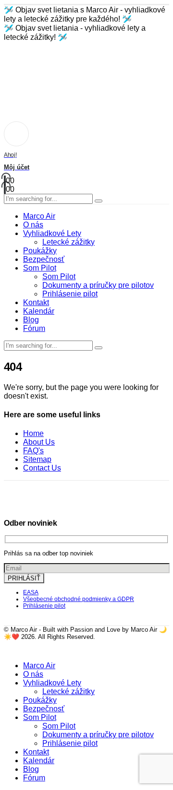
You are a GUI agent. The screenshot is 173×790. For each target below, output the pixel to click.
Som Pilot (39, 268)
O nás (33, 225)
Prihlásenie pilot (70, 294)
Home (33, 433)
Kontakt (36, 302)
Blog (31, 320)
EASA (30, 592)
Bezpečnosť (43, 259)
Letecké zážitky (68, 242)
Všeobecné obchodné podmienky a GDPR (78, 599)
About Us (39, 442)
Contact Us (42, 468)
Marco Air (39, 216)
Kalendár (38, 311)
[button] (9, 649)
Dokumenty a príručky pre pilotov (98, 285)
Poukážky (40, 251)
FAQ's (33, 451)
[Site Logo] (40, 77)
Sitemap (37, 459)
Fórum (34, 328)
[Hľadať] (98, 201)
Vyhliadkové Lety (52, 233)
